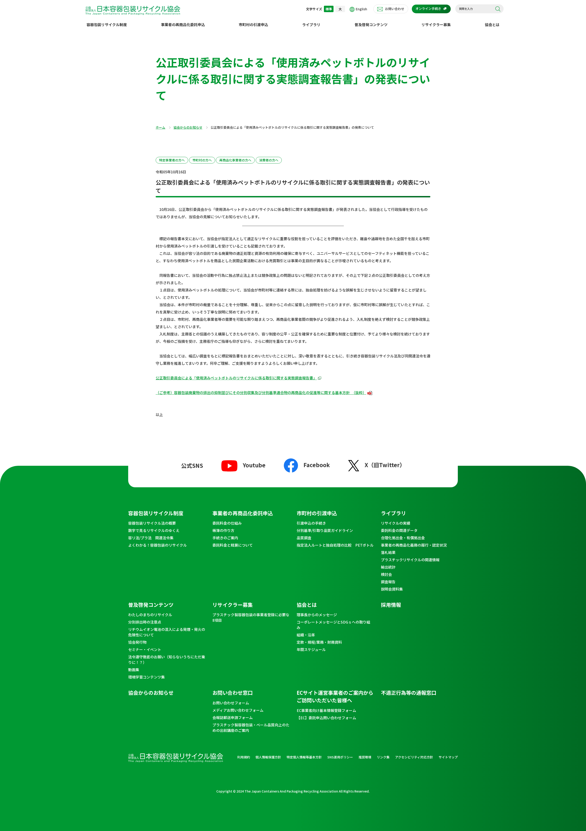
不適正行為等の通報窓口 (408, 692)
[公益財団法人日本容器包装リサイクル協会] (132, 9)
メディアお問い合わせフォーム (237, 710)
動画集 (133, 669)
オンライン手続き (428, 8)
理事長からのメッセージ (317, 614)
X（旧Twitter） (385, 465)
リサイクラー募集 (436, 24)
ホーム (160, 127)
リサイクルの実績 (395, 523)
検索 (497, 9)
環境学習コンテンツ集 (146, 677)
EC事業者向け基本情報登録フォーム (326, 710)
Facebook (317, 464)
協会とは (492, 24)
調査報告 (388, 581)
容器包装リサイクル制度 (107, 24)
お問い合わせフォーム (230, 703)
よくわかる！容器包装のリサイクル (157, 545)
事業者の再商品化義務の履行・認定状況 (414, 545)
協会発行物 (137, 642)
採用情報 (391, 604)
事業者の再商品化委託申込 (183, 24)
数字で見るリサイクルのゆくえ (153, 530)
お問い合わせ (394, 8)
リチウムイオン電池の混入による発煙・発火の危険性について (166, 632)
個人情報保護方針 (268, 757)
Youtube (254, 465)
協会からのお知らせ (188, 127)
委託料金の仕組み (227, 523)
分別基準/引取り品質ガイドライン (325, 530)
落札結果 (388, 552)
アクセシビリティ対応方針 (414, 757)
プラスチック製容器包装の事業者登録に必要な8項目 (250, 617)
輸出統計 (388, 567)
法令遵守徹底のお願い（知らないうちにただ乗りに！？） (166, 659)
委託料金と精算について (232, 545)
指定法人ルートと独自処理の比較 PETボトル (335, 545)
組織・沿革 (306, 635)
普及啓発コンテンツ (371, 24)
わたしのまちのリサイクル (150, 614)
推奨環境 (364, 757)
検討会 (386, 574)
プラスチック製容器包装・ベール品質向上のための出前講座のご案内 (250, 727)
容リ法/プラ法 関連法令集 (151, 537)
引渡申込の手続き (311, 523)
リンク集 (383, 757)
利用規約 (243, 757)
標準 (329, 9)
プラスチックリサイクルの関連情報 (410, 559)
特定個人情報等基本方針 (304, 757)
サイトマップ (448, 757)
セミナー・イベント (144, 649)
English (361, 9)
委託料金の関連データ (399, 530)
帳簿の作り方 (223, 530)
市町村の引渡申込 (253, 24)
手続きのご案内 (225, 537)
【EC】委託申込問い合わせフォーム (326, 717)
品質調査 (304, 537)
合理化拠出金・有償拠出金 (403, 537)
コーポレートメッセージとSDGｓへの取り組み (333, 624)
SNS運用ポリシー (340, 757)
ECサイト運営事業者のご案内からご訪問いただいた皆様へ (335, 696)
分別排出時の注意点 (144, 622)
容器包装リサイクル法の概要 (152, 523)
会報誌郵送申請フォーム (232, 717)
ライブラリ (311, 24)
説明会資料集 (392, 589)
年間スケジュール (311, 649)
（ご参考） (261, 392)
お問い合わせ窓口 (232, 692)
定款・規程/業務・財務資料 (319, 642)
